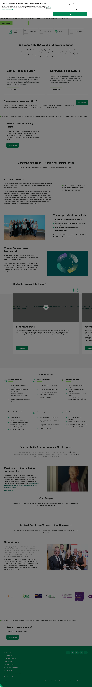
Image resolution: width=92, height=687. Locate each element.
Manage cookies (70, 4)
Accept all (70, 14)
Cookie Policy (9, 9)
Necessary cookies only (70, 9)
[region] (46, 9)
